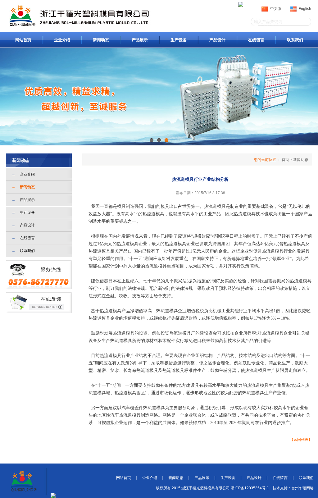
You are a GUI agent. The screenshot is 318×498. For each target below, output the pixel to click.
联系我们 (295, 40)
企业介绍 (62, 40)
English (304, 9)
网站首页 (23, 40)
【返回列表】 (301, 439)
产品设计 (217, 40)
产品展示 (140, 40)
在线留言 (256, 40)
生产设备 (178, 40)
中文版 (274, 9)
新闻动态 (101, 40)
